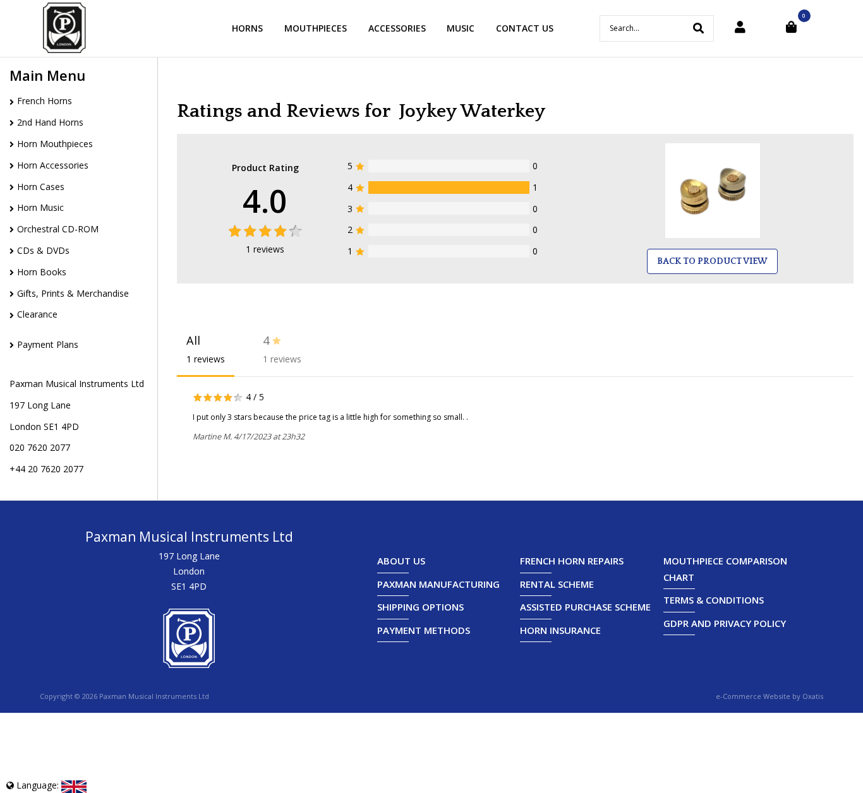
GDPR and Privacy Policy (724, 623)
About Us (401, 560)
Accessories (397, 28)
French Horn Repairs (572, 560)
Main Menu (47, 75)
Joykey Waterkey (472, 111)
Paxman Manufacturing (438, 584)
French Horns (44, 101)
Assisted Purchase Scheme (585, 606)
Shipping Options (420, 606)
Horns (247, 28)
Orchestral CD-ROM (58, 229)
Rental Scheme (557, 584)
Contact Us (524, 28)
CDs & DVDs (43, 250)
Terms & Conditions (713, 599)
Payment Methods (423, 630)
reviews (265, 249)
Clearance (37, 314)
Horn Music (40, 207)
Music (460, 28)
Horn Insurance (560, 630)
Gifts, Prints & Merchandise (73, 293)
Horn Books (41, 272)
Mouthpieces (315, 28)
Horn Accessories (52, 165)
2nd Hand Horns (50, 122)
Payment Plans (47, 344)
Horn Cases (40, 187)
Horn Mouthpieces (55, 144)
